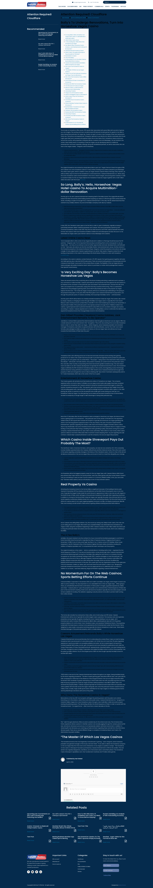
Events (107, 6)
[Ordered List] (79, 794)
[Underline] (75, 794)
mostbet (82, 179)
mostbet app (65, 255)
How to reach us (56, 864)
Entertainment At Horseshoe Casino (74, 50)
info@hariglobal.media (80, 2)
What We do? (55, 861)
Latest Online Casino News (72, 40)
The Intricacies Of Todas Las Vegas (74, 86)
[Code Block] (86, 794)
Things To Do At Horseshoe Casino (74, 93)
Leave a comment (93, 18)
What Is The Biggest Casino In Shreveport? (76, 94)
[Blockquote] (84, 794)
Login (121, 783)
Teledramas (115, 6)
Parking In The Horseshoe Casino (73, 110)
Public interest (88, 6)
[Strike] (77, 794)
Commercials (99, 6)
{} (90, 794)
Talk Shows (62, 6)
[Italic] (72, 794)
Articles (80, 871)
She (80, 6)
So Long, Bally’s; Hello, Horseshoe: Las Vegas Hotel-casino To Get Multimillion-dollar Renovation (75, 36)
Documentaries (72, 6)
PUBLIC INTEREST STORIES (84, 866)
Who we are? (55, 859)
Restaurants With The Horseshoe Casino (75, 84)
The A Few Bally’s (69, 57)
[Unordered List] (81, 794)
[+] (92, 794)
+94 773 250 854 (94, 2)
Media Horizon (122, 885)
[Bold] (70, 794)
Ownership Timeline (70, 91)
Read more (30, 821)
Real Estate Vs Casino (70, 56)
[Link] (88, 794)
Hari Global (65, 18)
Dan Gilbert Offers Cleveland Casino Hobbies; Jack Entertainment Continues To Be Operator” (76, 47)
